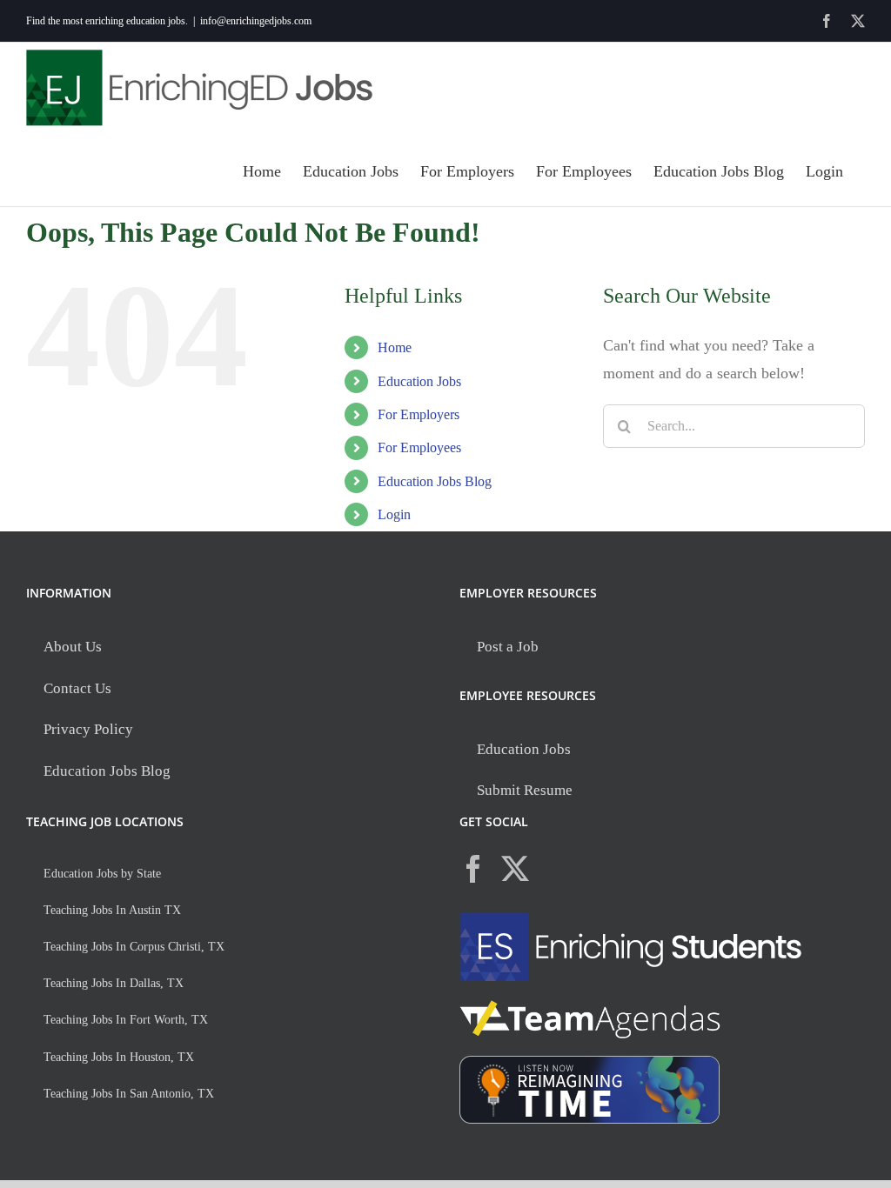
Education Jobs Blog (435, 481)
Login (394, 514)
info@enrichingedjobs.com (256, 21)
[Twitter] (515, 869)
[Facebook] (473, 869)
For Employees (419, 447)
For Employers (418, 414)
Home (395, 347)
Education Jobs (419, 381)
